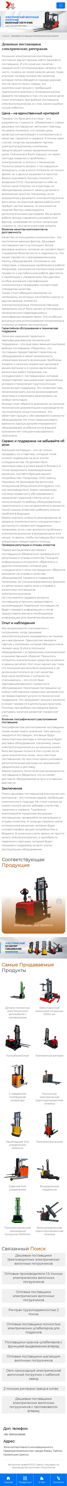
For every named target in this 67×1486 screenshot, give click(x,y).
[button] (59, 901)
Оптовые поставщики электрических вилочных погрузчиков (33, 1296)
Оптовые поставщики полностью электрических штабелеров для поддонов (33, 1328)
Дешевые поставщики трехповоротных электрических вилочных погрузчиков (33, 1259)
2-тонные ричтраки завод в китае (31, 1389)
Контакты (58, 1480)
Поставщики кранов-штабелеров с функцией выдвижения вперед (33, 1344)
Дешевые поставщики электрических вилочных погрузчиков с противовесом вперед (33, 1405)
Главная (6, 36)
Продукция (25, 1480)
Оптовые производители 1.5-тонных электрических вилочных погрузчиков (33, 1278)
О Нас (41, 1480)
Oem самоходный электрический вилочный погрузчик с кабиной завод (33, 1375)
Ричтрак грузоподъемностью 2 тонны (34, 1312)
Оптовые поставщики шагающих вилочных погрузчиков (33, 1358)
